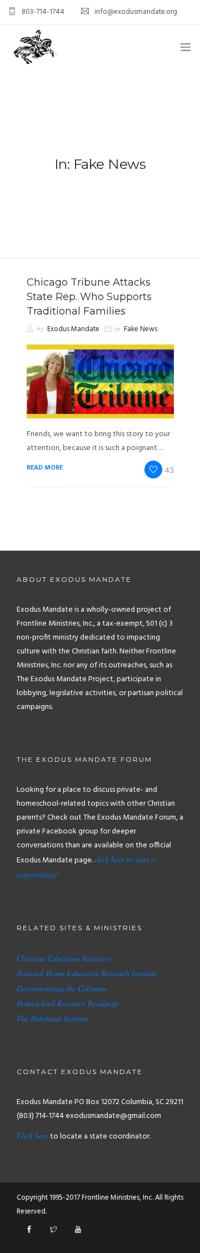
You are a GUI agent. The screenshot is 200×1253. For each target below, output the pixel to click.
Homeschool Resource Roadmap (67, 1003)
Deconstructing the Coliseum (62, 988)
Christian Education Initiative (64, 958)
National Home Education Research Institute (87, 973)
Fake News (140, 329)
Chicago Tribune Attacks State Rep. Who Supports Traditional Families (89, 296)
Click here (32, 1135)
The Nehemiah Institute (53, 1018)
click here (109, 859)
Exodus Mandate (73, 329)
